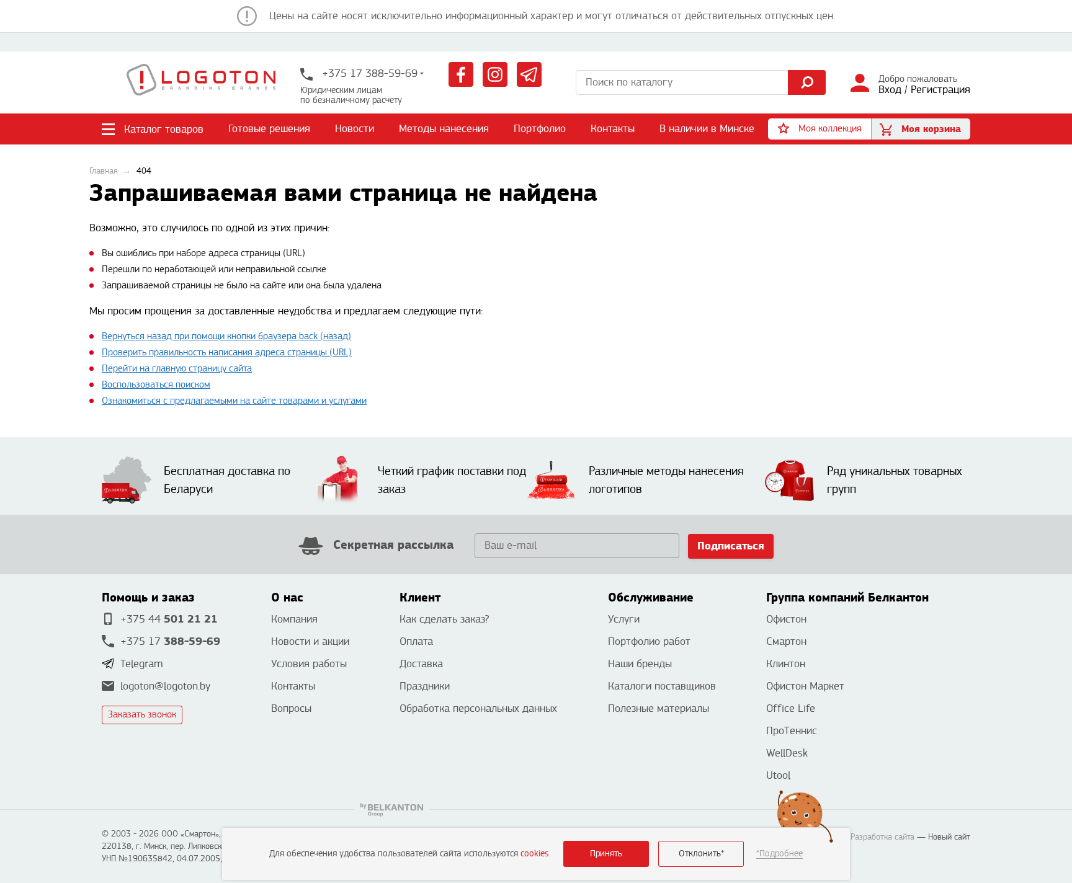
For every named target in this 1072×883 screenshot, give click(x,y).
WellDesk (787, 753)
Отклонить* (701, 853)
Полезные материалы (658, 708)
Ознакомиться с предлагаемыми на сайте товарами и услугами (234, 401)
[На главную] (201, 82)
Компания (294, 619)
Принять (606, 853)
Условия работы (309, 664)
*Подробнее (779, 853)
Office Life (790, 708)
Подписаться (730, 545)
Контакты (613, 129)
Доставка (421, 664)
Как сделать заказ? (444, 619)
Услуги (624, 619)
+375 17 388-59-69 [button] (368, 73)
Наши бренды (640, 664)
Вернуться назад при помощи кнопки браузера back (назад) (226, 336)
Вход (889, 89)
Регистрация (940, 89)
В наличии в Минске (706, 129)
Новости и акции (310, 641)
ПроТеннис (791, 731)
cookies (534, 853)
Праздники (425, 686)
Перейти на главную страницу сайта (177, 368)
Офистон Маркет (805, 686)
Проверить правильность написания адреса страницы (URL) (227, 352)
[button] (819, 129)
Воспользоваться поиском (156, 384)
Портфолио (540, 129)
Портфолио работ (649, 641)
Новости (354, 129)
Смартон (786, 641)
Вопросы (291, 708)
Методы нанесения (444, 129)
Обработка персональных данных (478, 708)
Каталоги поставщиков (662, 686)
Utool (778, 775)
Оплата (416, 641)
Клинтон (785, 664)
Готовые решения (269, 129)
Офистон (786, 619)
